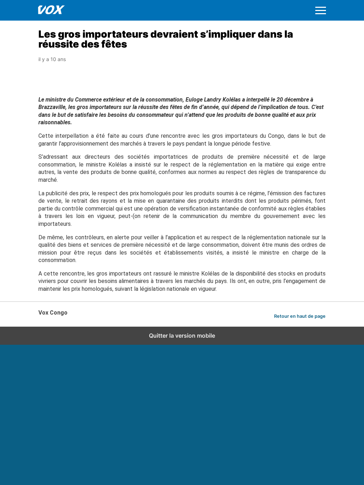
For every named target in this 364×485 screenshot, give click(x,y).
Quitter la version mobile (182, 335)
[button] (320, 10)
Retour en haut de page (300, 316)
